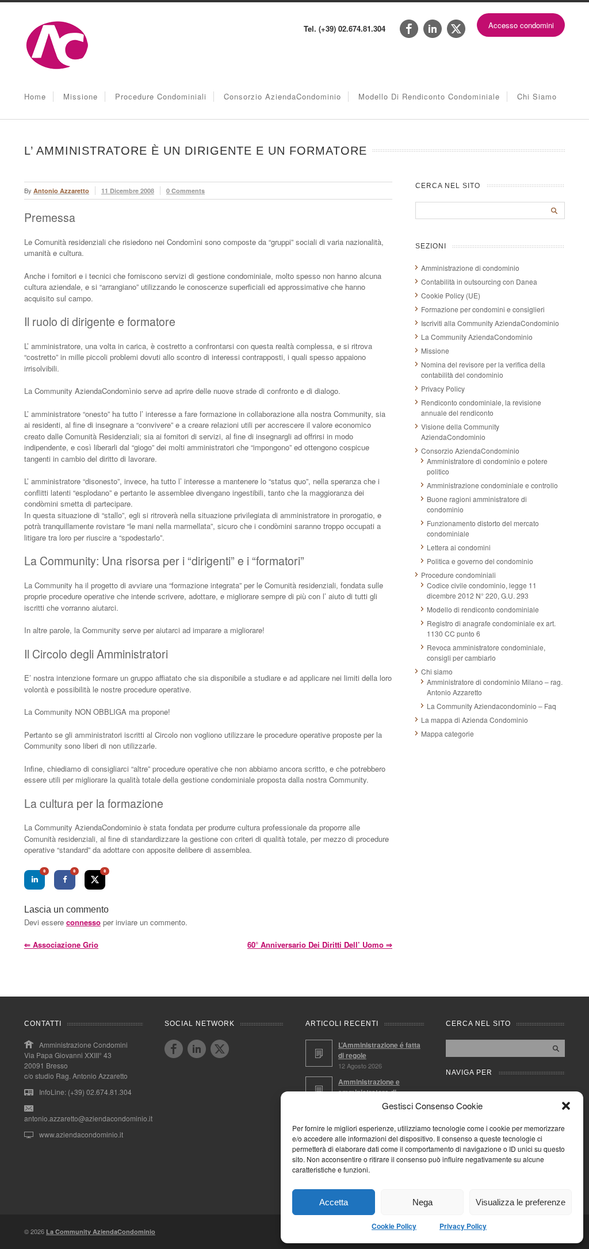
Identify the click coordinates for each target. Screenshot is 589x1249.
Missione (80, 96)
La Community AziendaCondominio (477, 337)
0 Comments (185, 190)
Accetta (333, 1202)
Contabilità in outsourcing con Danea (479, 281)
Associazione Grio (61, 944)
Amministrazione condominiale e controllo (492, 485)
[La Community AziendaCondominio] (57, 68)
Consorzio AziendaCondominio (282, 96)
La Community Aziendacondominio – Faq (491, 706)
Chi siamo (537, 96)
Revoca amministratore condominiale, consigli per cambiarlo (486, 652)
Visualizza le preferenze (520, 1202)
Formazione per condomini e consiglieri (483, 309)
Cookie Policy (394, 1226)
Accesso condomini (521, 25)
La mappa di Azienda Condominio (474, 720)
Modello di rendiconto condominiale (429, 96)
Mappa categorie (447, 733)
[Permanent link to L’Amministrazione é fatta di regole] (318, 1053)
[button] (566, 1106)
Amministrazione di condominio (470, 268)
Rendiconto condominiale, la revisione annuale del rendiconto (481, 407)
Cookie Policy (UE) (450, 295)
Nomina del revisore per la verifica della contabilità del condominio (483, 369)
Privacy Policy (463, 1226)
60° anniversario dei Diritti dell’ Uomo (319, 944)
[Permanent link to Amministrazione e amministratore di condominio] (318, 1090)
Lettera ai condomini (459, 547)
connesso (83, 922)
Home (35, 96)
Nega (422, 1202)
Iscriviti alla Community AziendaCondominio (490, 323)
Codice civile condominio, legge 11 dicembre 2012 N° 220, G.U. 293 (482, 590)
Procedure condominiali (160, 96)
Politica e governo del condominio (480, 561)
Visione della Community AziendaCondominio (460, 432)
